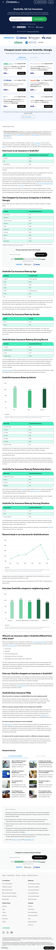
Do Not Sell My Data (32, 912)
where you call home (11, 645)
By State (18, 875)
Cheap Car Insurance (7, 887)
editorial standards (20, 135)
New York (4, 915)
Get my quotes (39, 19)
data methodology (35, 135)
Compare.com (44, 715)
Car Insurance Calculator (33, 890)
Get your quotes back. (33, 31)
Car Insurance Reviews (33, 893)
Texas (3, 909)
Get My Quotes (40, 254)
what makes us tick (29, 839)
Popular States (6, 903)
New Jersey (5, 918)
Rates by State (5, 899)
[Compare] (12, 2)
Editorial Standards (32, 921)
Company (30, 903)
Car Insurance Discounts (33, 896)
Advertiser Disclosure (8, 137)
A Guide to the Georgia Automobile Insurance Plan (45, 761)
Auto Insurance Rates (7, 883)
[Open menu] (3, 2)
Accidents (5, 370)
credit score (21, 185)
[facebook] (3, 932)
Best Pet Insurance (32, 899)
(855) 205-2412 (41, 2)
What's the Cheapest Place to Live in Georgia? (45, 771)
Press (29, 918)
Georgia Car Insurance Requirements (18, 771)
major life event (9, 724)
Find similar (21, 73)
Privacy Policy (31, 909)
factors (4, 146)
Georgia (38, 145)
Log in (50, 2)
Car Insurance (6, 880)
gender (37, 183)
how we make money (8, 135)
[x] (7, 932)
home (50, 527)
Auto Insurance (10, 875)
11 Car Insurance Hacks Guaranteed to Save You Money (45, 791)
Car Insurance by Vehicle (33, 887)
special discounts (35, 491)
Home (4, 875)
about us (14, 839)
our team (19, 839)
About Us (30, 906)
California (4, 906)
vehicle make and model (46, 183)
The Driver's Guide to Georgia (44, 781)
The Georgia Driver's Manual (17, 781)
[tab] (22, 57)
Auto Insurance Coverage (34, 883)
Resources (30, 880)
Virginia (4, 921)
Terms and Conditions (33, 915)
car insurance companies (39, 642)
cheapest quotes (21, 685)
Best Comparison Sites (7, 890)
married (24, 489)
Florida (3, 912)
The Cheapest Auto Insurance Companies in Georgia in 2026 (18, 791)
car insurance (37, 143)
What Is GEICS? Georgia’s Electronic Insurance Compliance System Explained (19, 761)
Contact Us (30, 925)
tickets (10, 370)
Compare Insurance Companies (9, 896)
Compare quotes (49, 948)
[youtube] (11, 932)
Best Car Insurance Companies (9, 893)
